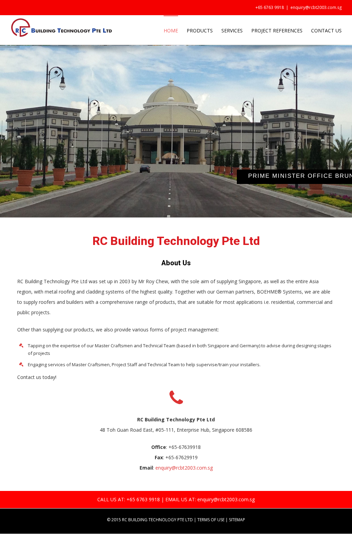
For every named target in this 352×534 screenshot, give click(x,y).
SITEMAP (237, 520)
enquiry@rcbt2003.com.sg (316, 7)
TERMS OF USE (210, 520)
